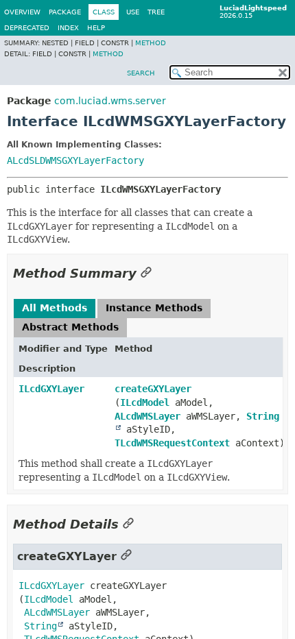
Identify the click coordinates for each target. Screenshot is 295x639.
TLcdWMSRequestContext (172, 442)
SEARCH (141, 73)
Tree (156, 12)
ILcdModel (144, 402)
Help (96, 28)
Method (150, 43)
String (40, 625)
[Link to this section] (146, 273)
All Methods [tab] (54, 307)
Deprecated (26, 28)
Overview (22, 12)
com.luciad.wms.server (110, 100)
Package (65, 12)
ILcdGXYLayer (51, 388)
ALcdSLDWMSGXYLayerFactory (75, 160)
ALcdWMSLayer (147, 416)
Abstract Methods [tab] (70, 327)
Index (68, 28)
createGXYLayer (153, 388)
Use (132, 12)
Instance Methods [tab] (154, 307)
